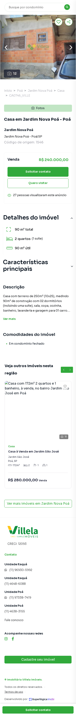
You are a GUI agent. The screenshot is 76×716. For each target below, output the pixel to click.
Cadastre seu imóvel (38, 659)
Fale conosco (14, 620)
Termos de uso (13, 691)
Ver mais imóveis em (38, 503)
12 (15, 73)
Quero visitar (38, 183)
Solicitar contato (38, 171)
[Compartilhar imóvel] (69, 22)
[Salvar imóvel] (58, 22)
